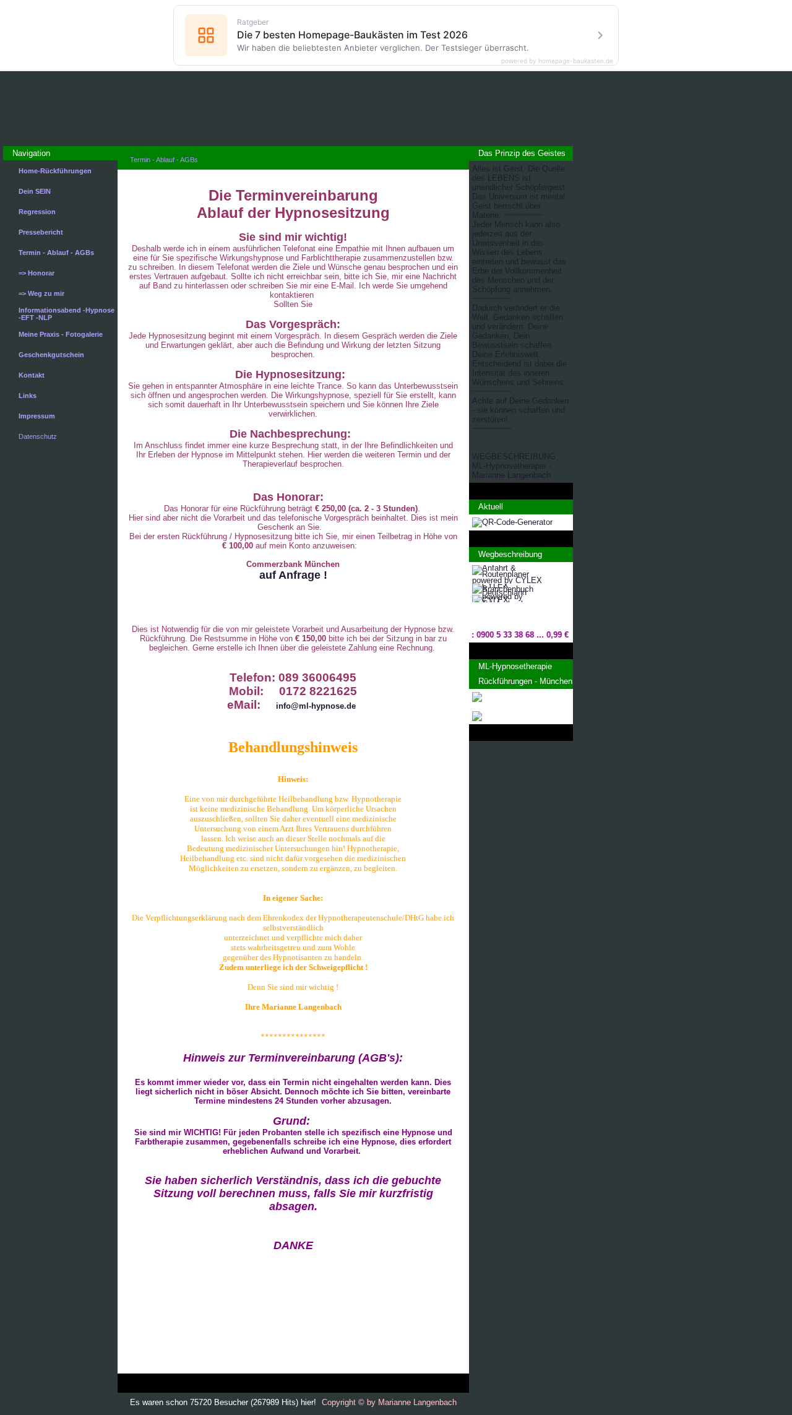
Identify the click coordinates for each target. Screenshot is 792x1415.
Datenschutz (38, 436)
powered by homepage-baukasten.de (557, 61)
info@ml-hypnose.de (316, 706)
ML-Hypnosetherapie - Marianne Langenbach (511, 470)
